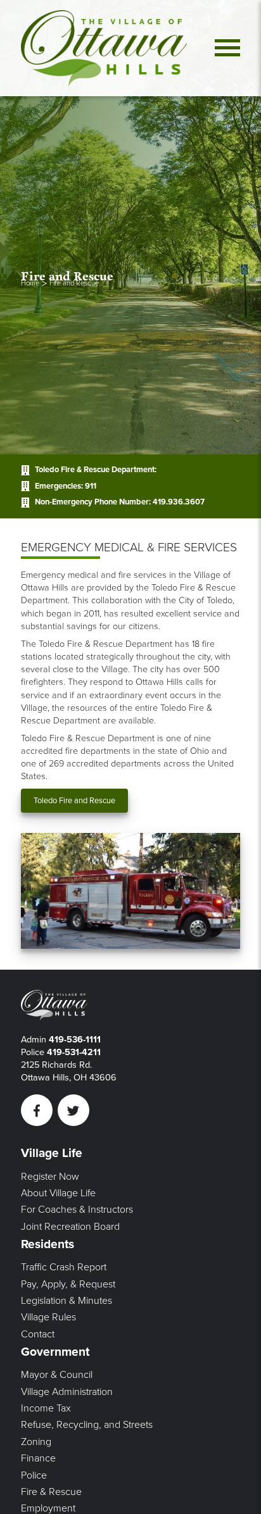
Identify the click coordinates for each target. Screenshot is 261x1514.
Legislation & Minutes (66, 1300)
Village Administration (67, 1392)
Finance (38, 1458)
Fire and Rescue (74, 283)
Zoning (36, 1442)
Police (34, 1475)
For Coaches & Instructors (77, 1209)
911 (90, 486)
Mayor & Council (56, 1374)
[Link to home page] (104, 48)
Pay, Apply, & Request (68, 1284)
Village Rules (48, 1317)
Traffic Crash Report (63, 1267)
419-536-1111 (75, 1039)
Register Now (50, 1176)
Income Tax (46, 1408)
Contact (37, 1334)
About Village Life (58, 1193)
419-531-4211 (74, 1052)
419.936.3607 (179, 502)
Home (30, 283)
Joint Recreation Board (70, 1226)
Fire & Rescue (51, 1492)
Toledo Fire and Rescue (74, 801)
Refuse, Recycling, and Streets (87, 1424)
